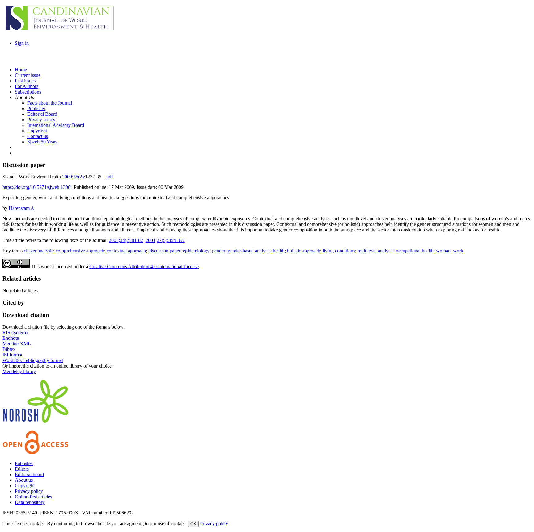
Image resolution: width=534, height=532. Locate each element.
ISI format (12, 354)
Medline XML (16, 343)
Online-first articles (33, 496)
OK (193, 524)
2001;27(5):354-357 (165, 240)
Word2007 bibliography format (32, 360)
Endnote (10, 338)
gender (218, 250)
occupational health (415, 250)
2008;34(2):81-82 (126, 240)
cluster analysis (38, 250)
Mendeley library (19, 371)
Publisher (24, 463)
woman (443, 250)
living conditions (339, 250)
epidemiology (196, 250)
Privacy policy (29, 491)
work (458, 250)
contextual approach (126, 250)
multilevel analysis (375, 250)
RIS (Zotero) (15, 332)
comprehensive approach (80, 250)
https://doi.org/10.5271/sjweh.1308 (36, 187)
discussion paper (164, 250)
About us (24, 480)
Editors (22, 469)
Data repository (30, 502)
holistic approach (303, 250)
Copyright (25, 485)
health (279, 250)
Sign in (22, 43)
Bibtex (8, 349)
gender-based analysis (249, 250)
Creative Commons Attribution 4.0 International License (144, 266)
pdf (109, 176)
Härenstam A (21, 208)
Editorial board (29, 474)
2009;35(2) (73, 176)
